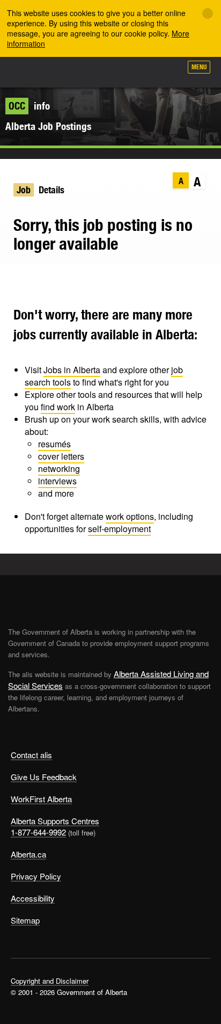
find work (58, 407)
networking (59, 468)
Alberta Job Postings (48, 126)
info (29, 106)
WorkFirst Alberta (41, 798)
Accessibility (33, 898)
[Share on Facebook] (34, 279)
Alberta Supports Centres (55, 820)
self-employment (119, 528)
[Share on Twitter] (13, 279)
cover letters (61, 456)
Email (76, 279)
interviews (57, 481)
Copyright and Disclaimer (50, 981)
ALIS (65, 72)
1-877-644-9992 (38, 832)
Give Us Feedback (44, 776)
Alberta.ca (28, 854)
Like (142, 70)
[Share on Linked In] (55, 279)
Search (168, 71)
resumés (54, 444)
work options (130, 516)
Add (115, 71)
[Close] (207, 13)
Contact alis (31, 754)
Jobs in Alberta (71, 370)
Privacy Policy (36, 876)
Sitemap (25, 920)
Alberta (28, 72)
